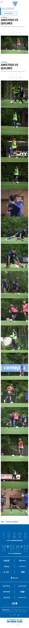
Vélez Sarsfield (15, 3)
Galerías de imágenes (12, 521)
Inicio (2, 521)
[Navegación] (2, 2)
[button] (9, 32)
